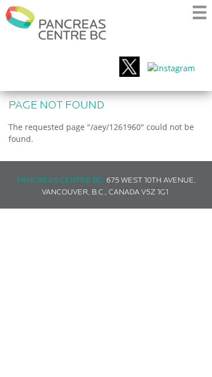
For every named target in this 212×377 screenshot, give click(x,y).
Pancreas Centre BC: (61, 180)
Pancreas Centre (56, 22)
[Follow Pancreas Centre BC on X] (129, 68)
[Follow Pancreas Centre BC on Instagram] (171, 68)
